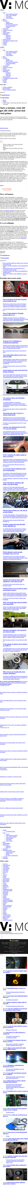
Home (4, 100)
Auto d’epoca (9, 840)
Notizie (4, 31)
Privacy (16, 946)
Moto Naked (6, 881)
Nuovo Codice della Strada (9, 89)
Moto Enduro (6, 880)
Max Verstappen (7, 916)
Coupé (4, 877)
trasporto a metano (9, 210)
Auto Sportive (6, 878)
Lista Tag (5, 864)
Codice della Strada (10, 26)
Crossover (5, 872)
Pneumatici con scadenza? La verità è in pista (10, 776)
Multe (4, 904)
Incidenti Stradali (7, 906)
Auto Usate (5, 870)
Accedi (2, 10)
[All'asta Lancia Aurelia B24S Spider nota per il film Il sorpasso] (15, 1044)
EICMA (5, 888)
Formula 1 (8, 35)
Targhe (4, 896)
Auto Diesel (6, 869)
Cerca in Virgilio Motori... (6, 932)
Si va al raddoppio (7, 189)
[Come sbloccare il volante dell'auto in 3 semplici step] (15, 1030)
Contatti (5, 44)
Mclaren (5, 913)
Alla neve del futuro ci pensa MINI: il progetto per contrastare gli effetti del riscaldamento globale (12, 799)
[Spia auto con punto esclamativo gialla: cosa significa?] (15, 963)
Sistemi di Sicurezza (7, 900)
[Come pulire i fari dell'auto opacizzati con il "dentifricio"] (15, 1069)
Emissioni (5, 918)
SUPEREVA (17, 945)
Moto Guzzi (6, 886)
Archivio (21, 933)
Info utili (5, 20)
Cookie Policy (21, 946)
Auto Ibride (8, 16)
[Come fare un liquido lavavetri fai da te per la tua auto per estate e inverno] (15, 1006)
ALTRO (2, 47)
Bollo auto (5, 893)
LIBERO (2, 942)
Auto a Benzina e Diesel (11, 14)
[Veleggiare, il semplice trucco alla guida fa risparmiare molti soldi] (15, 1148)
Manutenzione (9, 23)
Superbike (5, 885)
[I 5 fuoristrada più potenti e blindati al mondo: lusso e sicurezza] (15, 1174)
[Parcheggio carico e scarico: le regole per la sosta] (15, 1086)
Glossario (5, 848)
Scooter (5, 884)
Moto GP (8, 36)
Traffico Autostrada (7, 87)
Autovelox (5, 894)
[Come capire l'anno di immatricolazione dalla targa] (15, 992)
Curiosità (5, 42)
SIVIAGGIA (19, 943)
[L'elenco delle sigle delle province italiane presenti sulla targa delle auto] (15, 1136)
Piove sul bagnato (7, 188)
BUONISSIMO (11, 945)
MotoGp (5, 909)
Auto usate (2, 251)
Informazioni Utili (7, 850)
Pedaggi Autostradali (8, 901)
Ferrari (4, 910)
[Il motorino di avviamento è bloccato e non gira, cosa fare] (15, 1037)
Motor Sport (6, 844)
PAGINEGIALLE (11, 942)
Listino (7, 834)
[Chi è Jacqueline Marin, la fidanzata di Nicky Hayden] (15, 1161)
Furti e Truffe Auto (7, 905)
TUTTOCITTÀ (11, 943)
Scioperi (8, 27)
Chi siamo (6, 946)
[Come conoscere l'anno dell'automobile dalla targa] (15, 1124)
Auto (4, 12)
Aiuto (19, 948)
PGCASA (25, 942)
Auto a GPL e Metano (11, 15)
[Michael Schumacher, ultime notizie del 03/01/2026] (15, 999)
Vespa (4, 882)
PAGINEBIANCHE (5, 943)
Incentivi (5, 902)
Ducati (4, 912)
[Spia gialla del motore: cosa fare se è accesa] (15, 980)
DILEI (15, 943)
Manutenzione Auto (7, 889)
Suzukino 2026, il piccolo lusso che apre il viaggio (12, 791)
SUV (4, 873)
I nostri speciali (6, 39)
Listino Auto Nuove (7, 30)
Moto (4, 19)
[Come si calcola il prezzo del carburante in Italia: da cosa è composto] (15, 1100)
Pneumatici (5, 892)
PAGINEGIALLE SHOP (19, 942)
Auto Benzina (6, 868)
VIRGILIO (6, 942)
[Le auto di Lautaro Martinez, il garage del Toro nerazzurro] (15, 1018)
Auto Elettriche (9, 18)
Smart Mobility (6, 32)
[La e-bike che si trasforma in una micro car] (15, 1112)
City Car (5, 874)
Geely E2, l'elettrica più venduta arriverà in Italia (11, 808)
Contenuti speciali (4, 933)
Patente (7, 22)
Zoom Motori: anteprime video (10, 40)
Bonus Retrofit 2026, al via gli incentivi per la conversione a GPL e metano (13, 269)
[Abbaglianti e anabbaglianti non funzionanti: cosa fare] (15, 1057)
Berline (4, 876)
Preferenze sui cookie (12, 948)
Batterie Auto (6, 917)
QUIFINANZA (23, 943)
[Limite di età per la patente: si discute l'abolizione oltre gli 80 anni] (15, 1077)
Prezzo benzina (6, 88)
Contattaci (11, 933)
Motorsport (5, 34)
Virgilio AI (5, 28)
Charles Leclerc (6, 914)
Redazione (5, 858)
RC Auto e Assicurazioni (12, 24)
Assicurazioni (6, 898)
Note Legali (11, 946)
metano (24, 238)
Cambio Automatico (7, 920)
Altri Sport (8, 38)
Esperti (4, 43)
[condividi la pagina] (1, 141)
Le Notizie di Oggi (10, 831)
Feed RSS (16, 933)
